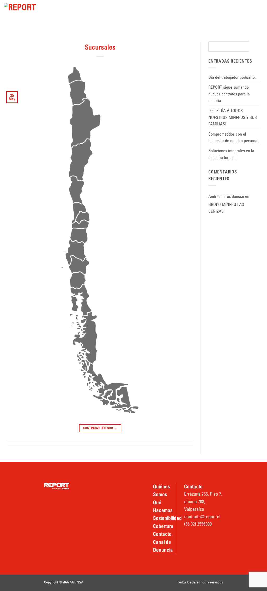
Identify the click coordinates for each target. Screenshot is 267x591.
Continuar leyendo (100, 428)
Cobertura (184, 7)
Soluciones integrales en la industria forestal (231, 154)
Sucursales (100, 47)
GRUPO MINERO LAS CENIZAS (226, 208)
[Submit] (254, 46)
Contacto (216, 7)
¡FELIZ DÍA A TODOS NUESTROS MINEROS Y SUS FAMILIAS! (232, 117)
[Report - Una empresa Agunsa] (23, 11)
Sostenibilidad (150, 7)
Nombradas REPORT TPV (130, 21)
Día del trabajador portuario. (232, 77)
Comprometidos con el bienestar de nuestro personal (233, 137)
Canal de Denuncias (75, 21)
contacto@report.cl (202, 517)
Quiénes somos (70, 7)
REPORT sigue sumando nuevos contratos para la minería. (229, 93)
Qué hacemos (112, 7)
